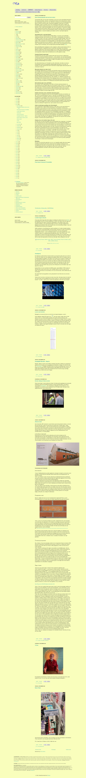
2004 (17, 168)
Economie (17, 53)
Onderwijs (17, 71)
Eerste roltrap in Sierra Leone (42, 381)
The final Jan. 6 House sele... (41, 208)
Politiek (49, 157)
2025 (17, 99)
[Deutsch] (17, 31)
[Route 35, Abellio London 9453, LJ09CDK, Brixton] (53, 240)
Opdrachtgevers (38, 9)
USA (42, 212)
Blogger (48, 775)
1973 (17, 178)
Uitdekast (17, 89)
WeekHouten (18, 93)
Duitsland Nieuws (19, 206)
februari (18, 138)
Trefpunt (17, 87)
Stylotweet (24, 9)
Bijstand (39, 157)
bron (66, 44)
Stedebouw (47, 640)
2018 (17, 146)
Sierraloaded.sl (39, 366)
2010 (17, 159)
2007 (17, 163)
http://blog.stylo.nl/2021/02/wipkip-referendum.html (45, 584)
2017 (17, 148)
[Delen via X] (47, 155)
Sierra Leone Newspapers (20, 207)
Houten (42, 157)
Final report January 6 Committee (43, 162)
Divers (17, 50)
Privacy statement (19, 26)
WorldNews (18, 205)
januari (18, 139)
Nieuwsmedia (53, 9)
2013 (17, 154)
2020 (17, 143)
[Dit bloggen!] (45, 155)
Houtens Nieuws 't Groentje (21, 209)
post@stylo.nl (33, 770)
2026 (17, 98)
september (19, 127)
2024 (17, 101)
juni (17, 132)
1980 (17, 176)
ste (16, 79)
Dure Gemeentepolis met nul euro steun (45, 17)
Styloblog (18, 9)
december (19, 105)
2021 (17, 141)
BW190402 (18, 45)
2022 (17, 104)
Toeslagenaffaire (19, 86)
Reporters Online (19, 203)
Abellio (68, 220)
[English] (39, 212)
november (19, 124)
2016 (17, 149)
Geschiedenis (18, 59)
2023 (17, 102)
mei (17, 133)
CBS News (51, 208)
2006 (17, 165)
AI (16, 35)
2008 (17, 162)
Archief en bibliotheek (20, 39)
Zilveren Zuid (38, 421)
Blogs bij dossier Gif (19, 43)
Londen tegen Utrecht (40, 217)
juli (17, 130)
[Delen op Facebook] (48, 155)
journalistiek (18, 63)
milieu (17, 67)
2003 (17, 170)
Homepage (53, 749)
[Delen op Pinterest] (49, 155)
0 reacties (40, 155)
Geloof (17, 57)
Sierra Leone (40, 416)
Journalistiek (18, 64)
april (18, 135)
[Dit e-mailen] (44, 155)
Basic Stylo (38, 687)
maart (18, 136)
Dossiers (46, 9)
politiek (17, 75)
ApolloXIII (17, 38)
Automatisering (18, 41)
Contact (17, 194)
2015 (17, 151)
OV (16, 72)
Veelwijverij (38, 253)
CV (16, 48)
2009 (17, 160)
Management (18, 65)
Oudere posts (68, 749)
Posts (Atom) (43, 751)
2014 (17, 152)
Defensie (17, 49)
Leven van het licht (40, 312)
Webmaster (18, 91)
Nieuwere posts (38, 749)
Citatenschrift (18, 46)
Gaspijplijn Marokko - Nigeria (42, 361)
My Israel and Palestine (20, 182)
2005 (17, 167)
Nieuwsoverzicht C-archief (20, 202)
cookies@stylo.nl (16, 761)
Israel (17, 61)
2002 (17, 171)
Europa (17, 54)
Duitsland (17, 52)
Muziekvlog (18, 68)
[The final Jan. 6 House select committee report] (53, 186)
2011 (17, 157)
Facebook (17, 56)
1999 (17, 173)
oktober (18, 125)
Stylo (43, 746)
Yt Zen (36, 645)
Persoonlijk (45, 157)
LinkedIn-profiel (19, 195)
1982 (17, 174)
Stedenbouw (18, 82)
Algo (16, 37)
